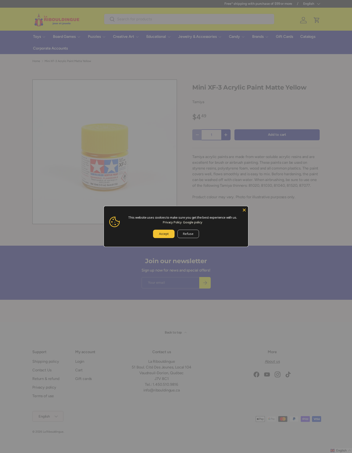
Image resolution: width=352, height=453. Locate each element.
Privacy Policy (172, 222)
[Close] (244, 210)
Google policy (192, 222)
